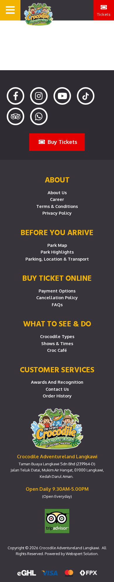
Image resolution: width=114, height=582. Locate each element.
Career (57, 199)
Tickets (104, 14)
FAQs (57, 304)
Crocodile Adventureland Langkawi (69, 547)
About (57, 179)
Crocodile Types (57, 336)
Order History (57, 395)
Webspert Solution (82, 553)
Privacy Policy (57, 213)
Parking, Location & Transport (57, 258)
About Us (57, 192)
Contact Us (57, 389)
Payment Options (57, 290)
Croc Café (57, 350)
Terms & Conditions (57, 206)
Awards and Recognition (57, 382)
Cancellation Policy (57, 297)
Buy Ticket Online (57, 278)
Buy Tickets (61, 141)
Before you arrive (57, 232)
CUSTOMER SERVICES (57, 369)
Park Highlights (57, 251)
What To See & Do (57, 323)
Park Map (57, 245)
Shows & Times (57, 343)
